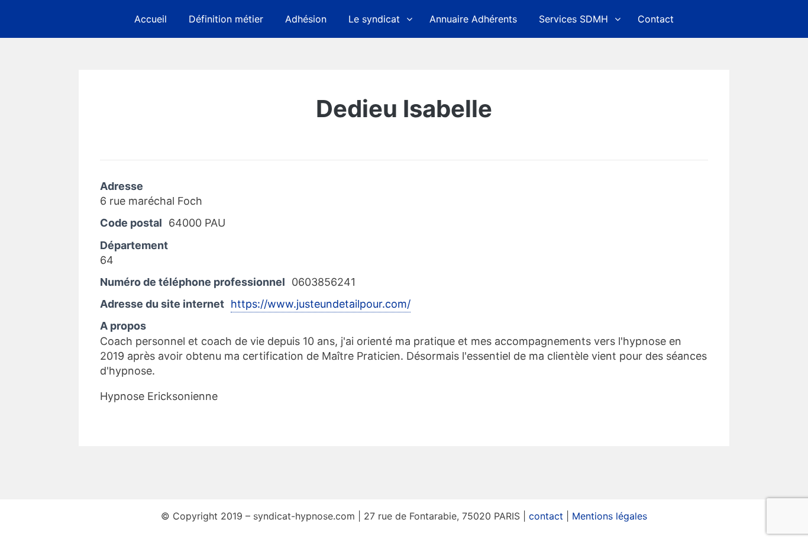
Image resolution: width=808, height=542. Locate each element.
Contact (656, 19)
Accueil (150, 19)
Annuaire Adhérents (473, 19)
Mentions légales (609, 516)
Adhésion (306, 19)
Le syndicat (374, 19)
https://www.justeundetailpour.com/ (321, 304)
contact (546, 516)
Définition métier (226, 19)
